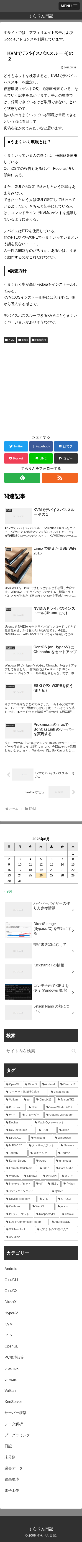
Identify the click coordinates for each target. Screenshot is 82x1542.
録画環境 (40, 340)
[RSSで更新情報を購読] (59, 478)
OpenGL (11, 1346)
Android (11, 1269)
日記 (8, 1446)
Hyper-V (11, 1313)
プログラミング (17, 1435)
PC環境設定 (14, 1357)
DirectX (11, 1302)
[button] (66, 458)
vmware (11, 1380)
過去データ (14, 1468)
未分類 (10, 1457)
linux (25, 340)
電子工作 (12, 1490)
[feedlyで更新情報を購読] (22, 478)
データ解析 (14, 1424)
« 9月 (8, 891)
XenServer (13, 1402)
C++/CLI (11, 1280)
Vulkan (10, 1390)
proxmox (11, 1368)
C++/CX (11, 1291)
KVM (12, 340)
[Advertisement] (41, 388)
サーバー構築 (15, 1413)
